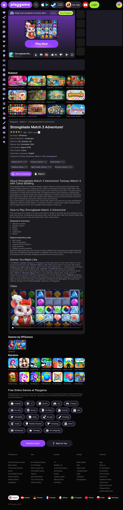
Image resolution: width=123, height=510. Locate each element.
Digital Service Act (105, 485)
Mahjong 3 (71, 275)
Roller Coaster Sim (37, 468)
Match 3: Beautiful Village (25, 273)
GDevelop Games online (16, 462)
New (32, 454)
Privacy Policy (104, 474)
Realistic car (58, 465)
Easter (10, 471)
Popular (33, 474)
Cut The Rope (35, 465)
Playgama (14, 122)
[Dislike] (61, 54)
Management (52, 156)
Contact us (103, 477)
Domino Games (13, 477)
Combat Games (82, 471)
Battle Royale (81, 462)
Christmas (80, 477)
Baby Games (12, 465)
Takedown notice (105, 479)
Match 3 (23, 122)
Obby (78, 474)
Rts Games (57, 482)
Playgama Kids (104, 488)
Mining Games (59, 479)
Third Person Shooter (15, 468)
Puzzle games (34, 281)
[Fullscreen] (72, 54)
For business (103, 471)
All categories (81, 479)
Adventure (30, 156)
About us (102, 465)
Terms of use (103, 482)
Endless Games (13, 479)
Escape (56, 474)
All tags (79, 454)
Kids (44, 156)
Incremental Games (60, 468)
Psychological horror (15, 474)
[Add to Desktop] (35, 54)
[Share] (66, 54)
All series (103, 454)
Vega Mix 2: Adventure (49, 269)
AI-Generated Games (38, 462)
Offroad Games (36, 482)
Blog (100, 462)
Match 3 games (20, 263)
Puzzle (22, 156)
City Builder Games (37, 471)
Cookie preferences (106, 491)
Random (56, 454)
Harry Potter (81, 468)
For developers (104, 468)
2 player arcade (59, 477)
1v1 (55, 462)
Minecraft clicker (37, 477)
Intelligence (12, 482)
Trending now (12, 454)
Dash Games (58, 471)
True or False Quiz (37, 479)
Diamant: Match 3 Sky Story (41, 265)
